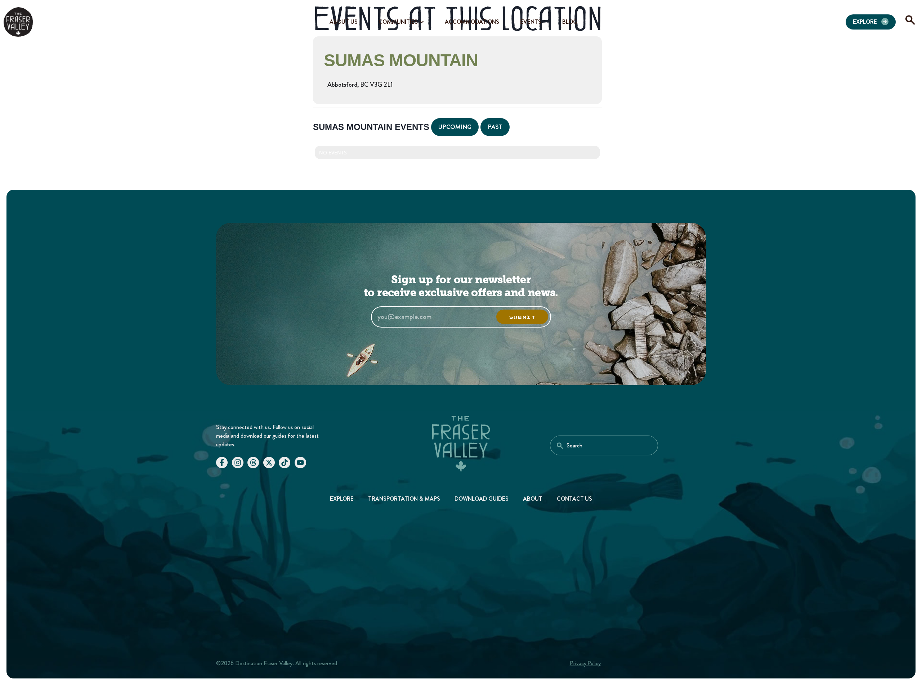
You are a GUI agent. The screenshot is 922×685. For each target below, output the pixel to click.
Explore (342, 499)
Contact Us (574, 499)
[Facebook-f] (222, 462)
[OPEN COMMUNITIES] (422, 22)
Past (495, 126)
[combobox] (604, 445)
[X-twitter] (269, 462)
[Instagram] (237, 462)
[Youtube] (300, 462)
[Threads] (253, 462)
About (532, 499)
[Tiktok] (284, 462)
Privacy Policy (585, 663)
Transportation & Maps (404, 499)
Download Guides (482, 499)
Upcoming (454, 126)
